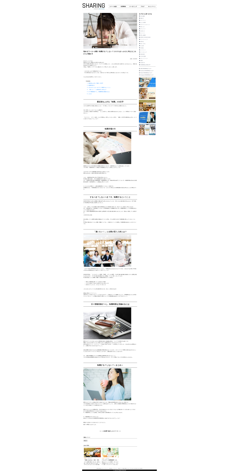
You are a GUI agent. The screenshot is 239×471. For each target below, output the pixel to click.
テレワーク (143, 20)
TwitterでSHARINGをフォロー (146, 72)
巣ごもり (143, 26)
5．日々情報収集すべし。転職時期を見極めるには (98, 91)
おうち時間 (143, 22)
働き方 (142, 18)
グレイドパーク (144, 58)
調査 (142, 60)
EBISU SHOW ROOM (145, 37)
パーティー (143, 50)
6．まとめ (89, 93)
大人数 (142, 45)
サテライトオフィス (145, 24)
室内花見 (143, 54)
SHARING (93, 5)
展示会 (142, 41)
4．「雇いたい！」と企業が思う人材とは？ (96, 89)
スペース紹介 (113, 6)
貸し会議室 (143, 35)
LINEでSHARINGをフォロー (146, 68)
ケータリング (133, 6)
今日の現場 (143, 56)
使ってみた (143, 43)
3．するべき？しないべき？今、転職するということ (98, 87)
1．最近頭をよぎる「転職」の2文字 (95, 83)
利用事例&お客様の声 (145, 64)
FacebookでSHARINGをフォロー (147, 70)
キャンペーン (152, 6)
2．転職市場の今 (91, 85)
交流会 (142, 47)
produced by (96, 9)
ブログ (142, 6)
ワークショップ (144, 39)
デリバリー (143, 28)
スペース (143, 33)
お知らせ (143, 30)
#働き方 (85, 440)
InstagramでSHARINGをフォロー (147, 74)
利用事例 (123, 6)
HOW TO (143, 62)
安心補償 (143, 16)
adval (116, 470)
